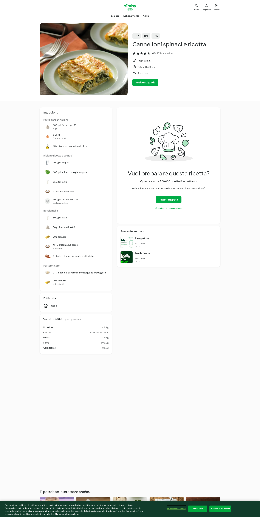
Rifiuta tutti (197, 509)
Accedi (217, 10)
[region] (130, 509)
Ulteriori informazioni (168, 208)
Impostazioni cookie (176, 509)
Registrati (207, 10)
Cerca (196, 10)
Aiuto (146, 15)
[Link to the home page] (130, 7)
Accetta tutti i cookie (220, 509)
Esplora (115, 15)
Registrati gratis (145, 82)
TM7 (136, 35)
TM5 (155, 35)
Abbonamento (131, 15)
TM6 (146, 35)
